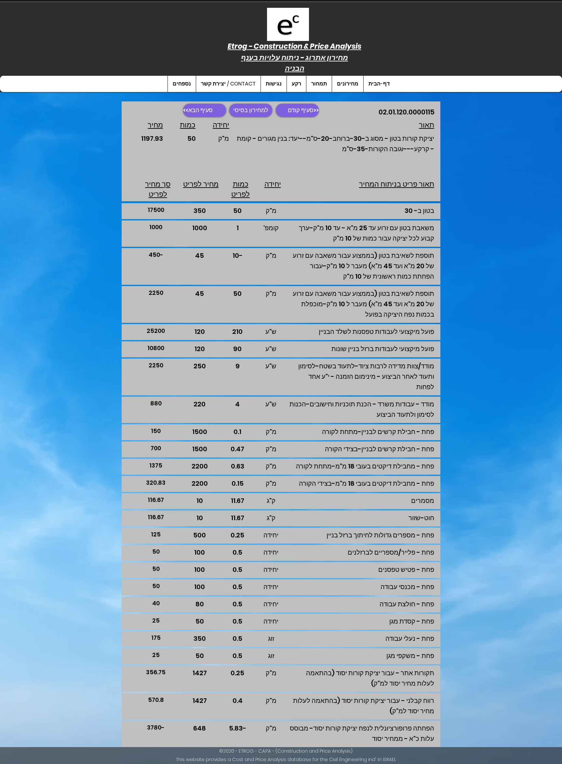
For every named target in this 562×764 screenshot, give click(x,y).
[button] (347, 84)
